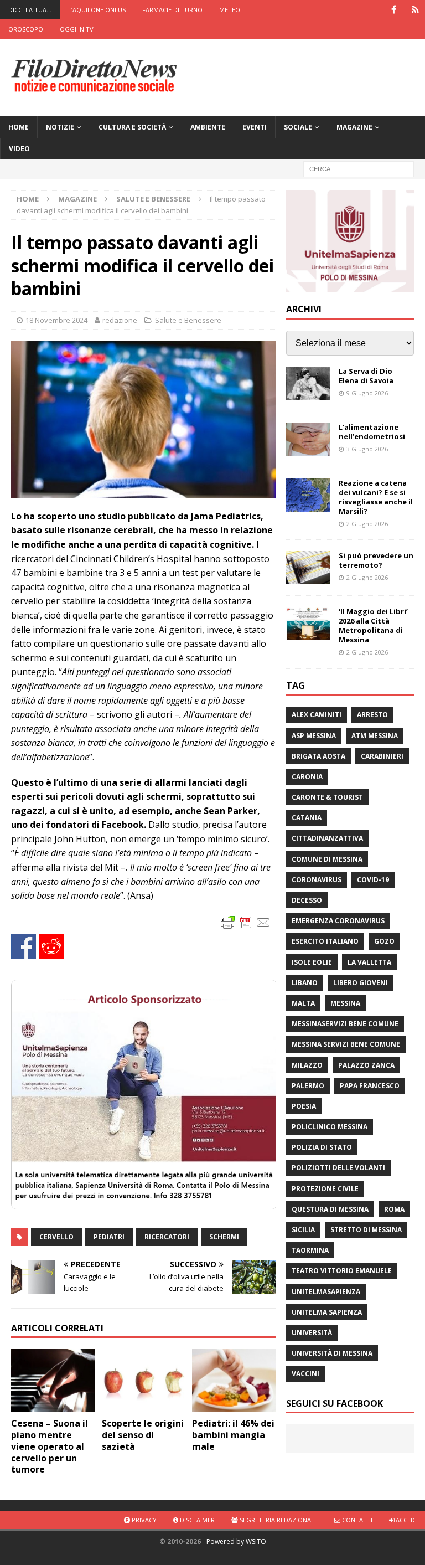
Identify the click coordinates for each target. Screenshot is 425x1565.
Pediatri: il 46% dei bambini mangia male (233, 1435)
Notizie (60, 127)
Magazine (354, 127)
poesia (304, 1106)
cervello (56, 1237)
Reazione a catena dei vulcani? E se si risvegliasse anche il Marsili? (376, 497)
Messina (345, 1003)
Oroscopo (25, 29)
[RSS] (415, 9)
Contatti (356, 1520)
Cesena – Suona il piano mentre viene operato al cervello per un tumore (49, 1446)
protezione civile (325, 1188)
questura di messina (330, 1209)
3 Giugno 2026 (367, 449)
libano (305, 982)
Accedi (405, 1520)
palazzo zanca (366, 1065)
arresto (372, 714)
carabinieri (382, 756)
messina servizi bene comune (346, 1044)
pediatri (109, 1237)
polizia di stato (322, 1147)
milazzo (307, 1065)
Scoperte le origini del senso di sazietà (143, 1435)
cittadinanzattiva (327, 838)
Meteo (229, 10)
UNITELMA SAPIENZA (327, 1312)
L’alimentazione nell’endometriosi (372, 431)
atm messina (374, 735)
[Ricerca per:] (358, 168)
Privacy (143, 1520)
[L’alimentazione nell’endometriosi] (308, 439)
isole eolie (312, 962)
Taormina (310, 1250)
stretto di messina (366, 1229)
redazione (119, 320)
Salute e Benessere (188, 320)
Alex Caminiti (316, 714)
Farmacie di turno (172, 10)
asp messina (314, 735)
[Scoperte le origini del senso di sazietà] (144, 1380)
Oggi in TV (77, 29)
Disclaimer (196, 1520)
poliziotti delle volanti (338, 1167)
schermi (224, 1237)
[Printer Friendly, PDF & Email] (245, 922)
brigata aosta (318, 756)
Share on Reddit (51, 946)
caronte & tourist (327, 797)
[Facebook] (393, 9)
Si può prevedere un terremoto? (376, 560)
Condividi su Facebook (23, 946)
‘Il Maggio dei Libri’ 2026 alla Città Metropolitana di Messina (373, 625)
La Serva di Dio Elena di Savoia (366, 375)
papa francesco (370, 1085)
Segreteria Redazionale (278, 1520)
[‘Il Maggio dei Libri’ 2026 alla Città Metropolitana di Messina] (308, 623)
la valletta (369, 962)
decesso (307, 900)
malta (303, 1003)
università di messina (332, 1353)
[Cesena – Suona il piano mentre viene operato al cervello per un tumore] (53, 1380)
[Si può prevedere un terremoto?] (308, 567)
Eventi (254, 127)
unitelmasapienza (326, 1291)
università (312, 1332)
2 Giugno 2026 (367, 523)
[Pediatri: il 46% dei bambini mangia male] (234, 1380)
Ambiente (207, 127)
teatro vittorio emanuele (342, 1270)
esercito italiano (325, 941)
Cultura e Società (132, 127)
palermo (308, 1085)
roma (394, 1209)
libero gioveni (360, 982)
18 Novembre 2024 (56, 320)
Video (19, 148)
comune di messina (327, 859)
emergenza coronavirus (338, 920)
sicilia (303, 1229)
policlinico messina (329, 1126)
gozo (384, 941)
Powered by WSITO (236, 1541)
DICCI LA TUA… (29, 10)
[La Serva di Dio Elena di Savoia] (308, 383)
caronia (307, 776)
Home (18, 127)
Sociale (298, 127)
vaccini (305, 1373)
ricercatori (166, 1237)
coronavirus (316, 879)
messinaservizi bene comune (345, 1023)
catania (307, 817)
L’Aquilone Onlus (97, 10)
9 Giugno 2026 (367, 393)
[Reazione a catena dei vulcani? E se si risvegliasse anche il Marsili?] (308, 495)
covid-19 (373, 879)
